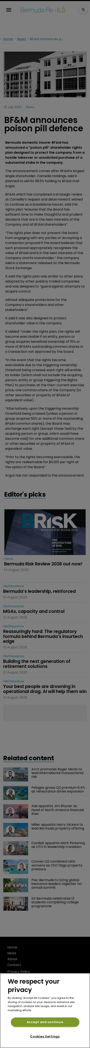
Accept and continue (45, 1022)
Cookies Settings (45, 1036)
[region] (45, 1010)
